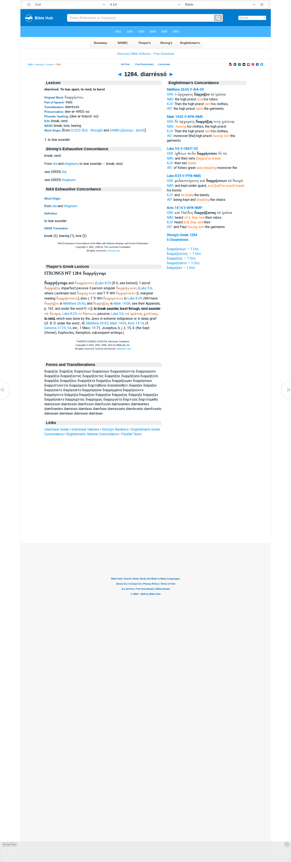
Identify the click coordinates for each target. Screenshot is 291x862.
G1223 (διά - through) (87, 130)
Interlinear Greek (56, 429)
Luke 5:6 (145, 288)
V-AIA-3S (197, 89)
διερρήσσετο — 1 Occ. (183, 263)
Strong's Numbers (115, 429)
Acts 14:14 (136, 323)
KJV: (170, 104)
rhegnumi (71, 164)
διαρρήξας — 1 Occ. (181, 258)
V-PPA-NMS (191, 176)
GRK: (170, 94)
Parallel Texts (131, 434)
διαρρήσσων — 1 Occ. (183, 249)
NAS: (170, 99)
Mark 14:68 (122, 303)
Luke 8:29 (104, 283)
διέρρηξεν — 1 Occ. (181, 268)
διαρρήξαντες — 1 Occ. (184, 254)
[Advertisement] (145, 517)
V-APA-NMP (193, 208)
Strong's (39, 64)
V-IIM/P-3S (189, 149)
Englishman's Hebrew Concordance (92, 434)
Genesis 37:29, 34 (57, 328)
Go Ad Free (9, 844)
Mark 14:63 (118, 323)
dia (55, 164)
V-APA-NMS (193, 117)
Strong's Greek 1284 (182, 235)
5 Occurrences (177, 240)
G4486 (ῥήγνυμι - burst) (127, 130)
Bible (30, 64)
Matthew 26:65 (74, 303)
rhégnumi (70, 206)
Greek (49, 64)
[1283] (5, 399)
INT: (170, 109)
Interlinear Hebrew (85, 429)
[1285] (285, 399)
